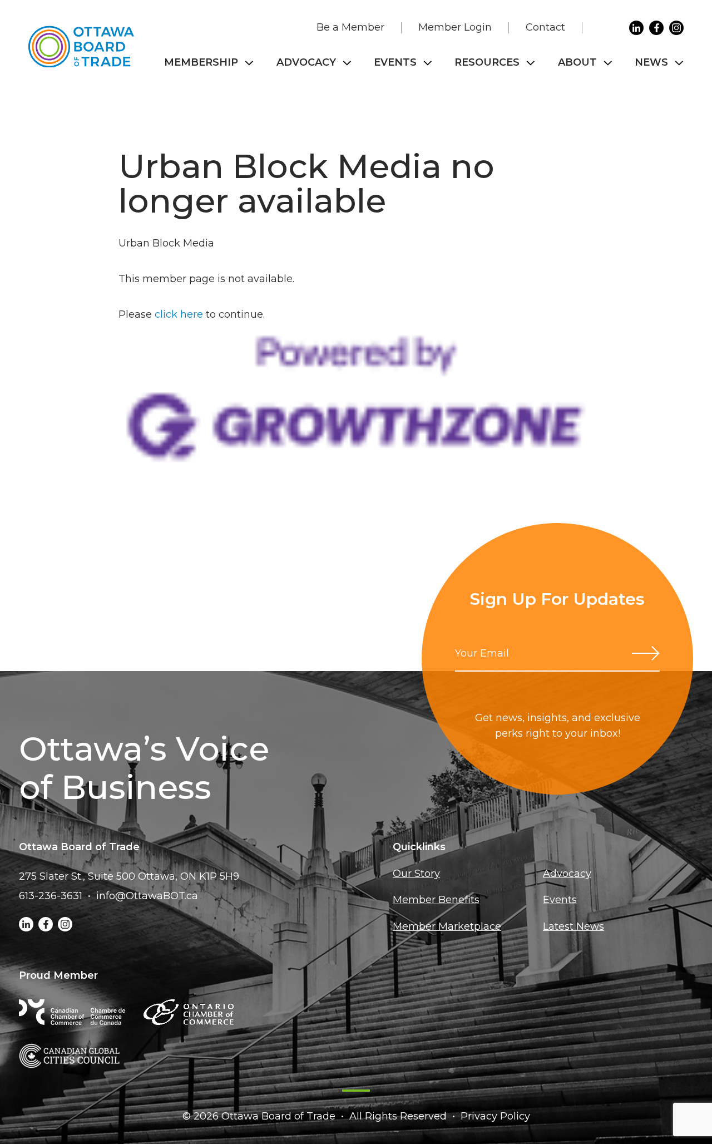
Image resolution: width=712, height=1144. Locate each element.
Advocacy (306, 62)
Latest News (573, 926)
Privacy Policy (495, 1116)
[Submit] (646, 653)
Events (395, 62)
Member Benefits (436, 900)
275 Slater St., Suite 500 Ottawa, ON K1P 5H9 (129, 876)
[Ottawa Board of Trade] (81, 46)
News (651, 62)
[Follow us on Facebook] (656, 28)
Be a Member (350, 27)
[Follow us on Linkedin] (636, 28)
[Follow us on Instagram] (676, 28)
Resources (487, 62)
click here (179, 314)
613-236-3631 (50, 896)
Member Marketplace (447, 926)
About (577, 62)
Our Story (416, 873)
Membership (201, 62)
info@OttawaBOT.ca (147, 896)
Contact (545, 27)
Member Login (455, 27)
